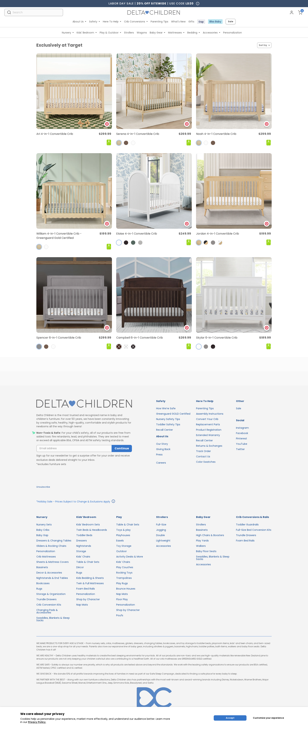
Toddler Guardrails (247, 524)
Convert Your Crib (207, 419)
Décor (80, 567)
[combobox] (33, 12)
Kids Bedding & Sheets (90, 578)
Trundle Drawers (46, 599)
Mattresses (175, 32)
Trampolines (124, 578)
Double (160, 535)
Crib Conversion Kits (48, 604)
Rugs (39, 588)
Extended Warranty (208, 435)
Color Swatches (205, 462)
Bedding (192, 32)
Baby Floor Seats (206, 551)
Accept (230, 717)
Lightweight (163, 540)
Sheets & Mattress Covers (52, 562)
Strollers (129, 32)
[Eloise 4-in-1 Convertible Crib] (154, 191)
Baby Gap (42, 535)
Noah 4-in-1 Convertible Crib (216, 134)
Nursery (66, 32)
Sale (230, 21)
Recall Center (164, 430)
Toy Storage (123, 546)
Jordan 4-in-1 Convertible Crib (217, 234)
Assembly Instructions (209, 414)
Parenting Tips (159, 21)
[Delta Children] (84, 404)
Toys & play (123, 530)
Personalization (232, 32)
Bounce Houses (125, 588)
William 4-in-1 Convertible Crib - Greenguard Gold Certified (59, 236)
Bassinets (42, 567)
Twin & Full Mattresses (90, 583)
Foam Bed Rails (85, 588)
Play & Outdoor (109, 32)
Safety (93, 21)
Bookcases (43, 583)
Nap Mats (82, 604)
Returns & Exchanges (209, 446)
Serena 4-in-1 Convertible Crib (137, 134)
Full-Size (161, 524)
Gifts (191, 21)
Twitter (240, 449)
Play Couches (124, 567)
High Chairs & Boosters (210, 535)
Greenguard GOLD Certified (173, 414)
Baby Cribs (42, 530)
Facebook (242, 433)
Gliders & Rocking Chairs (51, 546)
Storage (81, 551)
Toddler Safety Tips (168, 424)
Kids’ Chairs (83, 556)
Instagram (242, 428)
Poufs (119, 615)
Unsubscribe (43, 486)
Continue (122, 448)
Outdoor (121, 551)
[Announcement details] (113, 501)
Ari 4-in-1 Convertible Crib (54, 134)
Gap (201, 22)
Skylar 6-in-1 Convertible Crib (216, 338)
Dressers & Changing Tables (53, 540)
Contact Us (203, 456)
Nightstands (83, 546)
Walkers (201, 546)
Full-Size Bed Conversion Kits (253, 530)
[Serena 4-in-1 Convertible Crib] (154, 91)
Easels (120, 540)
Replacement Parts (208, 424)
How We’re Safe (166, 408)
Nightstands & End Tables (52, 578)
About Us (78, 21)
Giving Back (163, 449)
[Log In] (291, 12)
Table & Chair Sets (87, 562)
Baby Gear (156, 32)
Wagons (142, 32)
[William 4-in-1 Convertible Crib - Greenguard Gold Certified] (74, 191)
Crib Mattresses (46, 556)
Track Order (203, 451)
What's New (178, 21)
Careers (161, 463)
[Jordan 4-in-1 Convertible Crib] (234, 191)
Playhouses (123, 535)
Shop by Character (88, 599)
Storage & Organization (51, 594)
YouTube (241, 444)
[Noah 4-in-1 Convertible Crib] (234, 91)
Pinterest (241, 438)
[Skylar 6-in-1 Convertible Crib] (234, 295)
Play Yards (202, 540)
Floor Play (122, 599)
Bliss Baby (215, 21)
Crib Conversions (134, 21)
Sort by (263, 45)
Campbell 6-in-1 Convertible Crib (139, 338)
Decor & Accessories (49, 572)
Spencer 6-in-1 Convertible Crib (58, 338)
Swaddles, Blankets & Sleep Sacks (53, 619)
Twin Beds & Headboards (91, 530)
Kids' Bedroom (85, 32)
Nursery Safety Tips (168, 419)
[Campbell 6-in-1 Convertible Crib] (154, 295)
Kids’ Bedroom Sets (88, 524)
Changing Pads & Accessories (47, 611)
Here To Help (111, 21)
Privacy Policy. (37, 722)
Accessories (210, 32)
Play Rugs (122, 583)
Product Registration (208, 430)
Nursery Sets (44, 524)
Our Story (162, 444)
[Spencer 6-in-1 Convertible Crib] (74, 295)
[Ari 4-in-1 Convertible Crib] (74, 91)
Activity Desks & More (129, 556)
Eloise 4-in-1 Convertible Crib (136, 234)
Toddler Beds (84, 535)
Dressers (81, 540)
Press (159, 454)
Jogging (161, 530)
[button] (119, 143)
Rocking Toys (124, 572)
